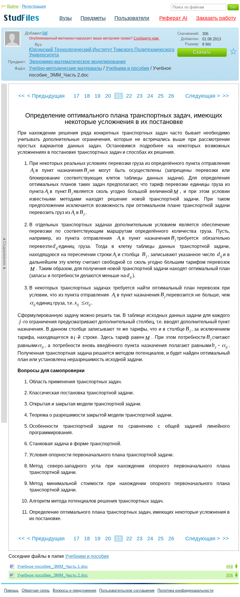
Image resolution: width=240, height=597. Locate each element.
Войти (12, 6)
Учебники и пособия (127, 68)
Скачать (202, 52)
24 (150, 96)
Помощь (11, 590)
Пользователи (131, 18)
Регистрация (34, 6)
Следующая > (202, 96)
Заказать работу (216, 18)
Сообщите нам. (146, 38)
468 (229, 566)
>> (225, 96)
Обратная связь (36, 590)
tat (44, 32)
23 (140, 96)
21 (118, 96)
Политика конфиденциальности (185, 590)
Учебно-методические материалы (65, 68)
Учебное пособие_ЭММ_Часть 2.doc (52, 575)
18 (87, 96)
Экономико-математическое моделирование (77, 61)
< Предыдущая (46, 96)
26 (171, 96)
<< (21, 96)
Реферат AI (173, 18)
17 (76, 96)
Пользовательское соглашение (127, 590)
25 (161, 96)
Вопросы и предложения (74, 590)
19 (97, 96)
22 (129, 96)
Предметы (93, 18)
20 (108, 96)
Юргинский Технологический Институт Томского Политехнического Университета (101, 52)
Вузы (65, 18)
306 (229, 575)
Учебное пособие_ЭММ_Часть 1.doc (52, 566)
